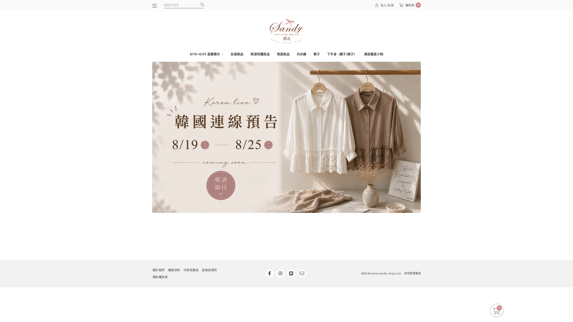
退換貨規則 (209, 270)
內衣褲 (301, 54)
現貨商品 (283, 54)
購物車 (412, 5)
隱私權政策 (160, 277)
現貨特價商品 (260, 54)
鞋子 (317, 54)
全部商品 (237, 54)
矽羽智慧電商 (412, 273)
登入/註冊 (387, 5)
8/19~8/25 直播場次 (205, 54)
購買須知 (174, 270)
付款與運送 (191, 270)
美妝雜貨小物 (373, 54)
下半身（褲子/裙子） (342, 54)
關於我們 (159, 270)
